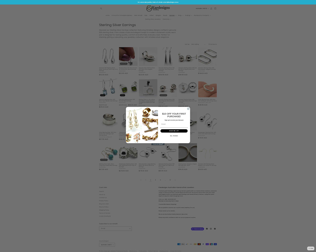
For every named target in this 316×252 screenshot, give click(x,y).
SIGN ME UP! (174, 131)
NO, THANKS (174, 135)
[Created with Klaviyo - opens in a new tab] (158, 144)
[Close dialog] (188, 109)
